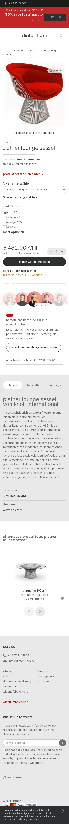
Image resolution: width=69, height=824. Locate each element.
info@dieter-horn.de (22, 661)
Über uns (42, 671)
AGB (5, 676)
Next (40, 611)
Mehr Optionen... (14, 232)
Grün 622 (13, 226)
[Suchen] (61, 36)
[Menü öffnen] (8, 36)
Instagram (14, 777)
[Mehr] (62, 251)
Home (6, 50)
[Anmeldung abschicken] (62, 742)
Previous (29, 611)
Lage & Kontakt (46, 681)
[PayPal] (21, 805)
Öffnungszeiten (46, 676)
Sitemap (8, 671)
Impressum (9, 686)
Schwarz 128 (15, 217)
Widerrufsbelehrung (15, 691)
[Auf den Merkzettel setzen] (62, 599)
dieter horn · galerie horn (35, 36)
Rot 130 (12, 212)
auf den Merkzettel (23, 271)
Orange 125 (14, 222)
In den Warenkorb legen (34, 261)
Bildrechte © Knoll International (34, 132)
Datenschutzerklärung (17, 681)
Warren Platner (26, 163)
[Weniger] (51, 251)
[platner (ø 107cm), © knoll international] (34, 583)
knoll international (25, 50)
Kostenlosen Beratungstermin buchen (33, 347)
